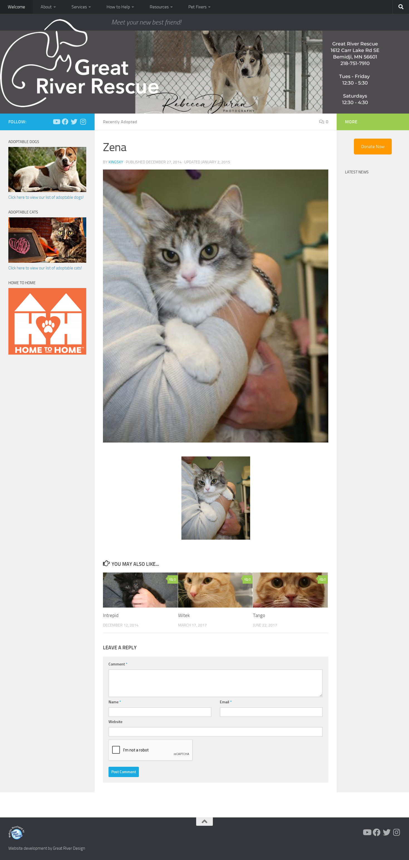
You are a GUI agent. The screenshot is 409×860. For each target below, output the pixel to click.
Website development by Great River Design (46, 848)
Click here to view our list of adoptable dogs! (46, 197)
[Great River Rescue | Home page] (79, 63)
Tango (259, 615)
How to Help (118, 6)
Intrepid (111, 615)
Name (115, 702)
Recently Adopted (120, 121)
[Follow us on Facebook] (65, 121)
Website (115, 721)
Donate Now (373, 146)
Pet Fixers (197, 6)
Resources (159, 6)
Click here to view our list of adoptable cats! (45, 268)
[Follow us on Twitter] (74, 121)
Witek (184, 615)
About (46, 6)
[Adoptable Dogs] (47, 190)
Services (79, 6)
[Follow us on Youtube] (56, 121)
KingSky (116, 162)
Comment (118, 664)
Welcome (16, 6)
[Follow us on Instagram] (83, 121)
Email (226, 702)
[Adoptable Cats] (47, 261)
